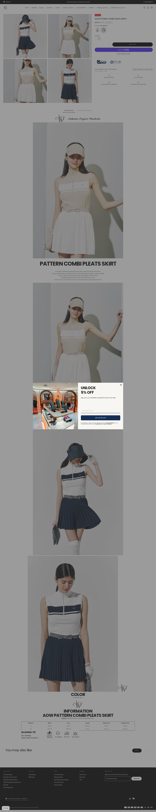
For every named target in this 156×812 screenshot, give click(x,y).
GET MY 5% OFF (100, 418)
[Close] (121, 385)
